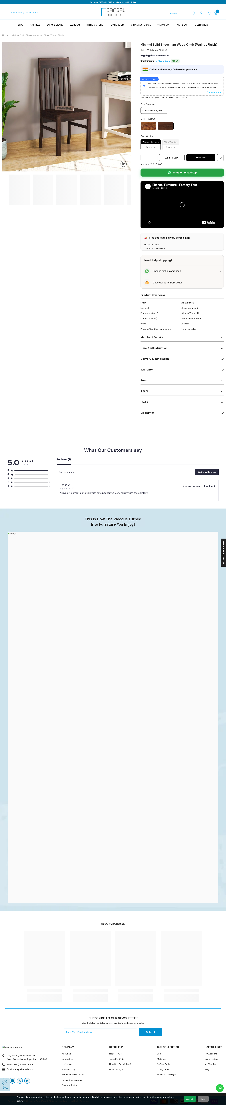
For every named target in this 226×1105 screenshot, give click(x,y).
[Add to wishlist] (220, 157)
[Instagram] (12, 1081)
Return (145, 380)
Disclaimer (147, 413)
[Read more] (209, 13)
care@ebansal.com (23, 1069)
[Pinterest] (20, 1081)
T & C (144, 391)
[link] (113, 717)
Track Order (32, 12)
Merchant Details (152, 337)
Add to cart (171, 157)
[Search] (183, 13)
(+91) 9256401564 (23, 1064)
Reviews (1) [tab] (64, 459)
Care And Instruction (154, 348)
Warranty (147, 369)
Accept (189, 1099)
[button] (155, 56)
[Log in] (201, 13)
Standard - (154, 110)
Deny (203, 1099)
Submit (150, 1032)
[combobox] (180, 13)
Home (5, 35)
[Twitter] (27, 1081)
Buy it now (201, 157)
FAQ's (144, 402)
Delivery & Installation (155, 359)
